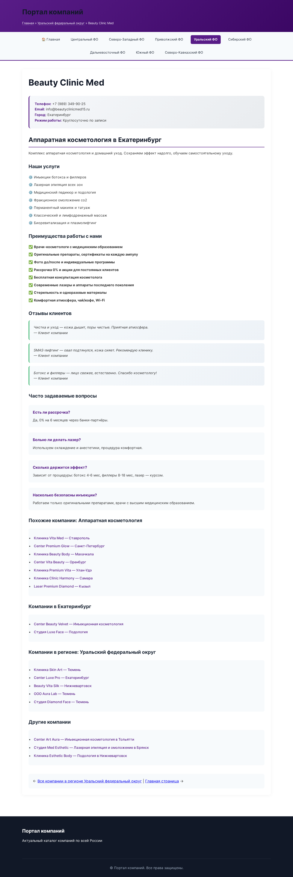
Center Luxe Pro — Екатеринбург (61, 677)
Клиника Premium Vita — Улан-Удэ (63, 570)
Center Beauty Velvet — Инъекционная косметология (78, 624)
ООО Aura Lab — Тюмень (54, 694)
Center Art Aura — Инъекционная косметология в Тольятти (84, 739)
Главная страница (162, 781)
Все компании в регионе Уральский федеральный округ (90, 781)
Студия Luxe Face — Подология (61, 632)
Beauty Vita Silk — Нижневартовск (63, 686)
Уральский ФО (205, 39)
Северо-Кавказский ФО (184, 52)
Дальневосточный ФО (107, 52)
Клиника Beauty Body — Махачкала (64, 554)
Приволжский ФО (169, 39)
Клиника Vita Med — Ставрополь (62, 538)
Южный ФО (145, 52)
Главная (28, 23)
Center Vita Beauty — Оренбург (60, 562)
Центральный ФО (84, 39)
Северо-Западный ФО (126, 39)
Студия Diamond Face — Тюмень (61, 702)
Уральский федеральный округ (61, 23)
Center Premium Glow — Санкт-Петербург (69, 546)
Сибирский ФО (240, 39)
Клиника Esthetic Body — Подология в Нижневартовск (80, 755)
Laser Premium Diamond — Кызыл (62, 586)
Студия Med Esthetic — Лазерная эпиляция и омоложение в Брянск (91, 747)
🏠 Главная (51, 39)
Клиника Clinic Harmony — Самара (63, 578)
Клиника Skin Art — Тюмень (57, 670)
